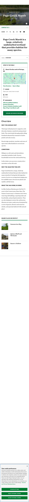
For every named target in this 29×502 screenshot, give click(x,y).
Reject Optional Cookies (14, 493)
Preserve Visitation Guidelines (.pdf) (12, 106)
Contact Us (5, 27)
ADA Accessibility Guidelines (10, 102)
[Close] (27, 466)
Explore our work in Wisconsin (14, 113)
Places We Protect (14, 12)
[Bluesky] (20, 32)
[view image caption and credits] (26, 23)
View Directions (7, 86)
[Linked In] (13, 32)
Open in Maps (16, 86)
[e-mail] (24, 32)
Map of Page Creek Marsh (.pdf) (11, 108)
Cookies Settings (14, 489)
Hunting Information (8, 104)
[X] (10, 32)
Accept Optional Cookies (14, 497)
